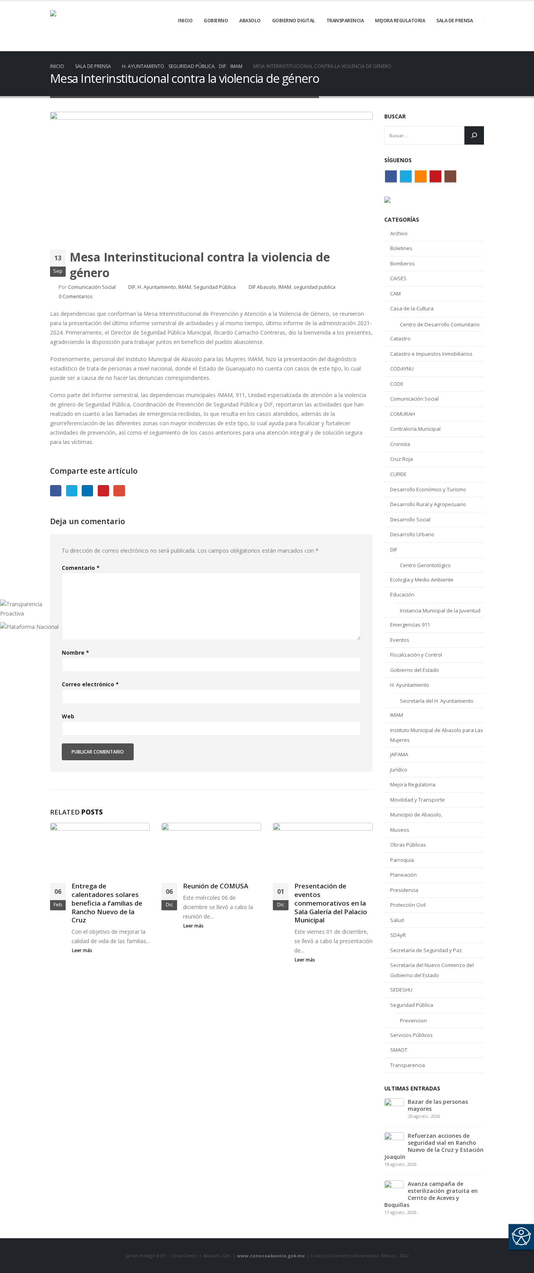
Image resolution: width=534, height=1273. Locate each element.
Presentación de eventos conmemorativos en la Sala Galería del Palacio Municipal (330, 902)
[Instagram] (478, 45)
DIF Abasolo (262, 287)
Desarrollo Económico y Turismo (428, 489)
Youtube (435, 176)
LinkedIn (87, 490)
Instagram (450, 176)
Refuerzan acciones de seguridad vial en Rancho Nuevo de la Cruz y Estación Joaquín (434, 1146)
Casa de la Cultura (412, 308)
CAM (395, 293)
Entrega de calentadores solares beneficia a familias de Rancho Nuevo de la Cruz (107, 902)
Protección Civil (408, 904)
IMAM (184, 287)
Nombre (75, 652)
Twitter (71, 490)
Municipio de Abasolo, (416, 814)
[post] (394, 1107)
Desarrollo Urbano (412, 534)
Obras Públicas (408, 844)
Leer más (82, 950)
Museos (399, 829)
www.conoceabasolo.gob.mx (271, 1256)
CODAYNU (402, 368)
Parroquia (402, 859)
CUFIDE (398, 474)
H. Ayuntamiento (157, 287)
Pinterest (103, 490)
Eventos (399, 639)
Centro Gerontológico (425, 565)
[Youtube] (464, 45)
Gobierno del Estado (414, 669)
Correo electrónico (90, 684)
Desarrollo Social (410, 519)
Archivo (399, 233)
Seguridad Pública (215, 287)
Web (68, 716)
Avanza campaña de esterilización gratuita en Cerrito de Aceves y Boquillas (431, 1194)
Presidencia (404, 889)
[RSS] (451, 45)
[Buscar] (474, 135)
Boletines (401, 248)
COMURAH (402, 413)
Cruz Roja (401, 458)
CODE (396, 383)
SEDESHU (401, 989)
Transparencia (407, 1065)
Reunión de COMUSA (215, 885)
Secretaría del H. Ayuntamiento (436, 700)
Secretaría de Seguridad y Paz (426, 950)
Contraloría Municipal (415, 428)
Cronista (400, 444)
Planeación (403, 874)
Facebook (55, 490)
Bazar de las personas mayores (438, 1105)
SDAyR (398, 934)
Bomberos (402, 263)
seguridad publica (314, 287)
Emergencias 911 (410, 624)
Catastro (400, 338)
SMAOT (398, 1049)
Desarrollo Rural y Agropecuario (428, 504)
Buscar (395, 116)
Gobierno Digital (293, 20)
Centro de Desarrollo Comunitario (440, 324)
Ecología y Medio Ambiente (421, 579)
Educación (402, 594)
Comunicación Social (92, 287)
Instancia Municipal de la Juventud (440, 610)
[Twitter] (438, 45)
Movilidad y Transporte (417, 799)
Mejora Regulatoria (412, 784)
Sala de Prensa (454, 20)
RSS (420, 176)
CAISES (398, 278)
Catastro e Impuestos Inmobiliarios (431, 353)
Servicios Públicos (411, 1034)
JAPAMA (399, 754)
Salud (397, 920)
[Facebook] (424, 45)
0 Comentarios (76, 296)
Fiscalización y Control (416, 654)
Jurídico (398, 769)
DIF (131, 287)
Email (119, 490)
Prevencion (413, 1020)
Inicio (185, 20)
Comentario (81, 567)
